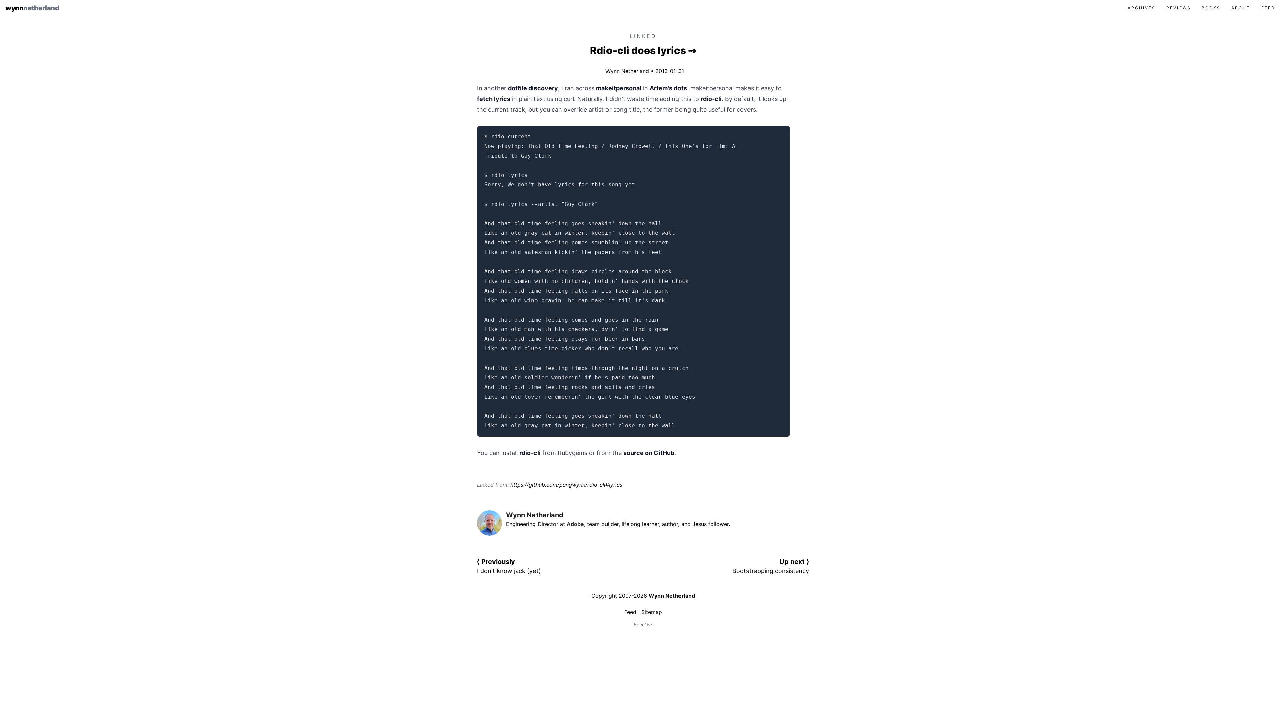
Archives (1142, 7)
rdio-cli (711, 98)
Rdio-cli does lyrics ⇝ (643, 50)
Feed (1268, 7)
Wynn (32, 8)
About (1241, 7)
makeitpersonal (618, 88)
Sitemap (651, 612)
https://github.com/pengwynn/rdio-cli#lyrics (566, 484)
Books (1211, 7)
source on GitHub (648, 452)
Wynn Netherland (625, 71)
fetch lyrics (493, 98)
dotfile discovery (533, 88)
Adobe (575, 523)
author (670, 523)
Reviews (1178, 7)
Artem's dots (668, 88)
